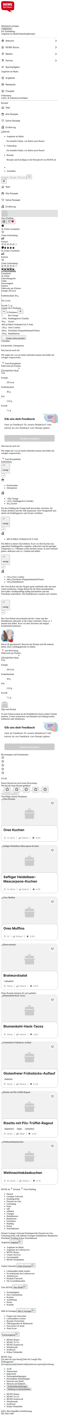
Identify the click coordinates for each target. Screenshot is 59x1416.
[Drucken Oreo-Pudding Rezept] (4, 221)
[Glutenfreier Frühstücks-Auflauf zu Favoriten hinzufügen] (52, 1047)
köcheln (33, 548)
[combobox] (13, 177)
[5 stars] (45, 790)
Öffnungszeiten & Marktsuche (20, 1323)
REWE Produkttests (15, 1260)
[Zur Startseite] (10, 17)
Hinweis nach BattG (15, 1381)
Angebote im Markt (15, 1247)
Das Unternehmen (14, 1295)
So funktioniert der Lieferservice (21, 1273)
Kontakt (10, 1305)
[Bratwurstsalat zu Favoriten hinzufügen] (52, 949)
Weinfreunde (12, 1347)
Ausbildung (12, 1300)
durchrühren (36, 591)
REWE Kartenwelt (15, 1345)
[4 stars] (35, 790)
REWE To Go (13, 1342)
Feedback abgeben (29, 438)
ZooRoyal (11, 1350)
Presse (9, 1302)
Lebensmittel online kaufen (18, 1271)
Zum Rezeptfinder (12, 363)
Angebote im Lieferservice (18, 1250)
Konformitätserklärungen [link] (17, 1386)
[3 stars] (26, 790)
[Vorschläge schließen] (4, 181)
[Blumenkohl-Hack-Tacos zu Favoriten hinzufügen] (52, 1000)
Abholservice (12, 1276)
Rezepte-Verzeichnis (15, 1321)
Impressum (11, 1374)
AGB (9, 1369)
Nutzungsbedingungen (16, 1376)
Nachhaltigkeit (13, 1292)
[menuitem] (29, 40)
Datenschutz (12, 1371)
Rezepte (16, 1189)
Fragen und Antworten (16, 1316)
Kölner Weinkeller (15, 1352)
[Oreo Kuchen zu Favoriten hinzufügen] (52, 803)
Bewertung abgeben (10, 794)
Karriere (10, 1297)
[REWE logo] (5, 132)
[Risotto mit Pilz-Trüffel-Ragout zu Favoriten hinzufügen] (52, 1096)
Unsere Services (14, 1255)
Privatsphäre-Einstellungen (18, 1379)
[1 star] (7, 790)
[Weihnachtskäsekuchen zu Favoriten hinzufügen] (52, 1146)
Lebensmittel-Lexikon (16, 1318)
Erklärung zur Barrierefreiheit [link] (19, 1389)
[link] (32, 138)
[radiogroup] (29, 790)
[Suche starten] (29, 176)
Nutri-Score (12, 1328)
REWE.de (5, 1189)
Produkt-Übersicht (15, 1278)
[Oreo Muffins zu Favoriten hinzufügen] (52, 902)
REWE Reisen (13, 1340)
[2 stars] (16, 790)
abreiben (11, 510)
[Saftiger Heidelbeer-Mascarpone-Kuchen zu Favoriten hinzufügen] (52, 850)
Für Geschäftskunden (16, 1281)
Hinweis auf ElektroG (16, 1384)
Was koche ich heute (15, 1326)
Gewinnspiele (13, 1257)
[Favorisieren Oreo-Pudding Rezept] (11, 221)
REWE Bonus (13, 1252)
